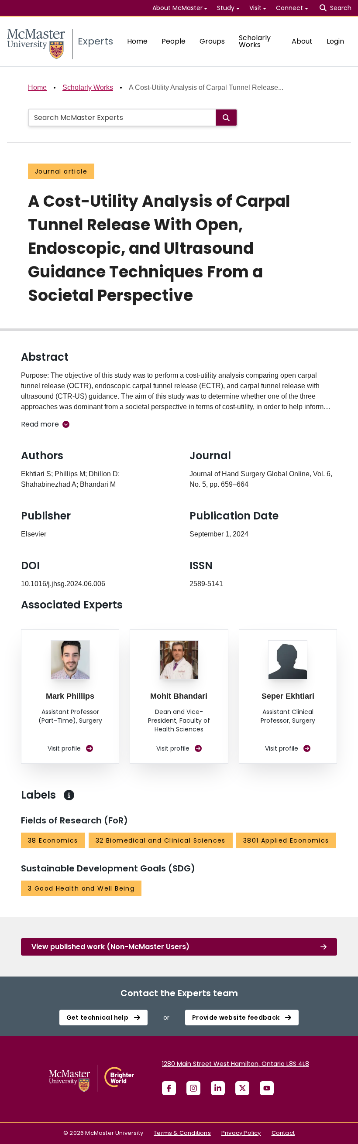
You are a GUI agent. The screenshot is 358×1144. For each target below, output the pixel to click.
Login (335, 41)
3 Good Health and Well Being (81, 888)
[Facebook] (169, 1088)
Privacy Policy (241, 1133)
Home (137, 41)
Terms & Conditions (182, 1133)
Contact (283, 1133)
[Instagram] (193, 1088)
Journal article (61, 171)
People (174, 41)
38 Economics (53, 840)
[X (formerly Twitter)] (242, 1088)
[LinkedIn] (218, 1088)
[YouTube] (267, 1088)
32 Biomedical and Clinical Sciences (161, 840)
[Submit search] (226, 117)
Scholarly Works (255, 41)
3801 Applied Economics (286, 840)
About (302, 41)
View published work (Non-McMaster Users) (110, 947)
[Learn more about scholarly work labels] (69, 795)
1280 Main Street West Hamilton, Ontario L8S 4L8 (235, 1063)
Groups (212, 41)
